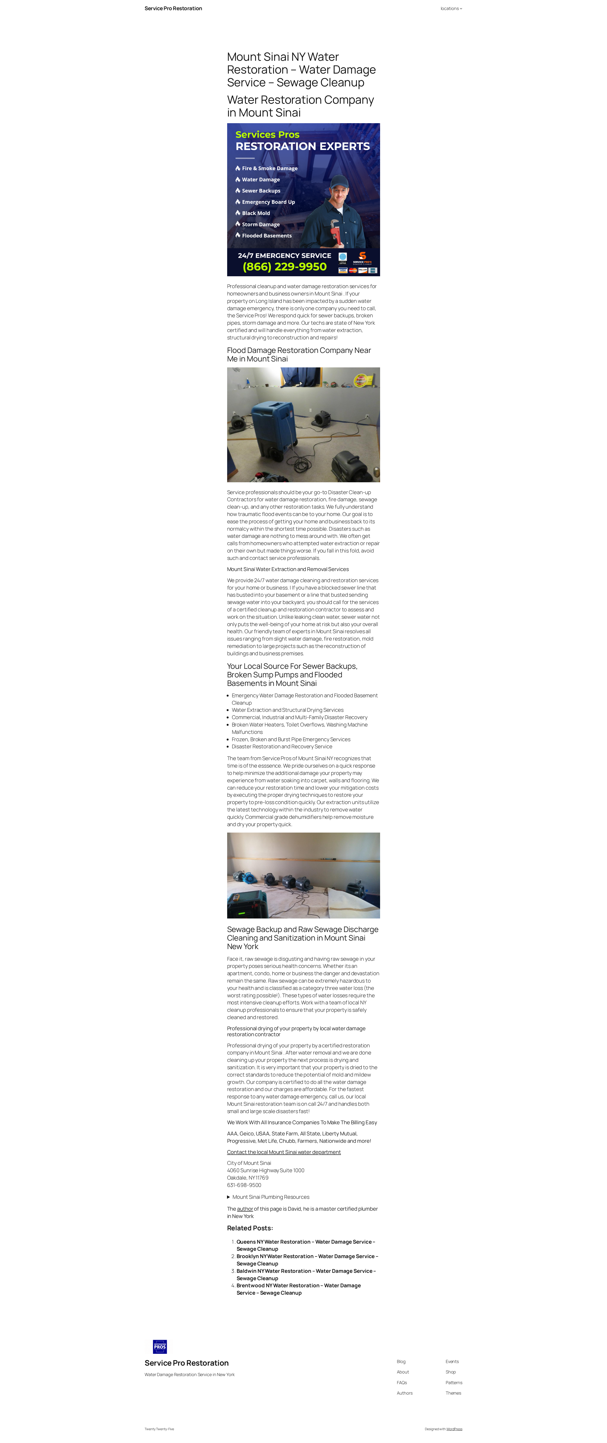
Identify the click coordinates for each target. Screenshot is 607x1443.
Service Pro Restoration (173, 8)
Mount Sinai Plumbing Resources (271, 1196)
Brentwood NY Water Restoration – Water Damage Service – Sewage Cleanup (299, 1289)
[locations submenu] (461, 8)
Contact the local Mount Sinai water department (284, 1152)
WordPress (454, 1429)
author (245, 1208)
